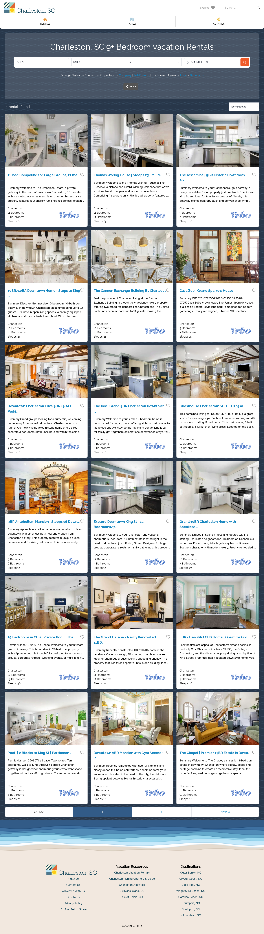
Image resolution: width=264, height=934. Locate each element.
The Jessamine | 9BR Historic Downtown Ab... (212, 177)
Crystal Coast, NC (190, 878)
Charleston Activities (132, 884)
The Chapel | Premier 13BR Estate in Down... (215, 753)
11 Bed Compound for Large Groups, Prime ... (42, 177)
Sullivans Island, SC (132, 890)
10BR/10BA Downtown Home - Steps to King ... (44, 293)
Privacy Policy (73, 903)
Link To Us (73, 897)
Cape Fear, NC (191, 884)
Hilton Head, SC (190, 915)
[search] (244, 62)
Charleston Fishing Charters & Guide (132, 878)
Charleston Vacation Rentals (132, 872)
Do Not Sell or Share (73, 909)
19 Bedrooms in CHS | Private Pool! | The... (42, 637)
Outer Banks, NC (190, 872)
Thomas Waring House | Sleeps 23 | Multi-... (128, 175)
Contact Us (73, 885)
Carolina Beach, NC (190, 897)
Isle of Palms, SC (132, 897)
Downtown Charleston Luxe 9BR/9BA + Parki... (39, 408)
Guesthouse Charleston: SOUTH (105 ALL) (214, 406)
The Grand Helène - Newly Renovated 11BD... (125, 639)
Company (125, 75)
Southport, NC (191, 903)
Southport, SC (191, 909)
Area (183, 75)
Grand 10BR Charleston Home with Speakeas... (208, 524)
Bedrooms (197, 75)
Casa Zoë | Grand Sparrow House (206, 291)
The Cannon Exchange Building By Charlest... (130, 291)
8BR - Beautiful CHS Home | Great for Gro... (214, 637)
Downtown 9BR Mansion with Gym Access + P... (128, 755)
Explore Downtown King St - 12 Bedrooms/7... (119, 524)
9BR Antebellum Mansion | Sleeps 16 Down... (44, 522)
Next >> (225, 812)
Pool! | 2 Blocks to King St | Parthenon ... (40, 753)
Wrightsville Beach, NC (190, 890)
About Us (73, 878)
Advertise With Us (73, 891)
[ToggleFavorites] (82, 174)
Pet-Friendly (141, 75)
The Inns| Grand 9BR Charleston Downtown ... (129, 408)
